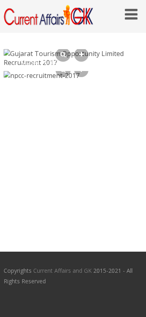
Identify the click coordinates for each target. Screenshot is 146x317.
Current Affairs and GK (62, 270)
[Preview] (63, 55)
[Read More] (81, 55)
